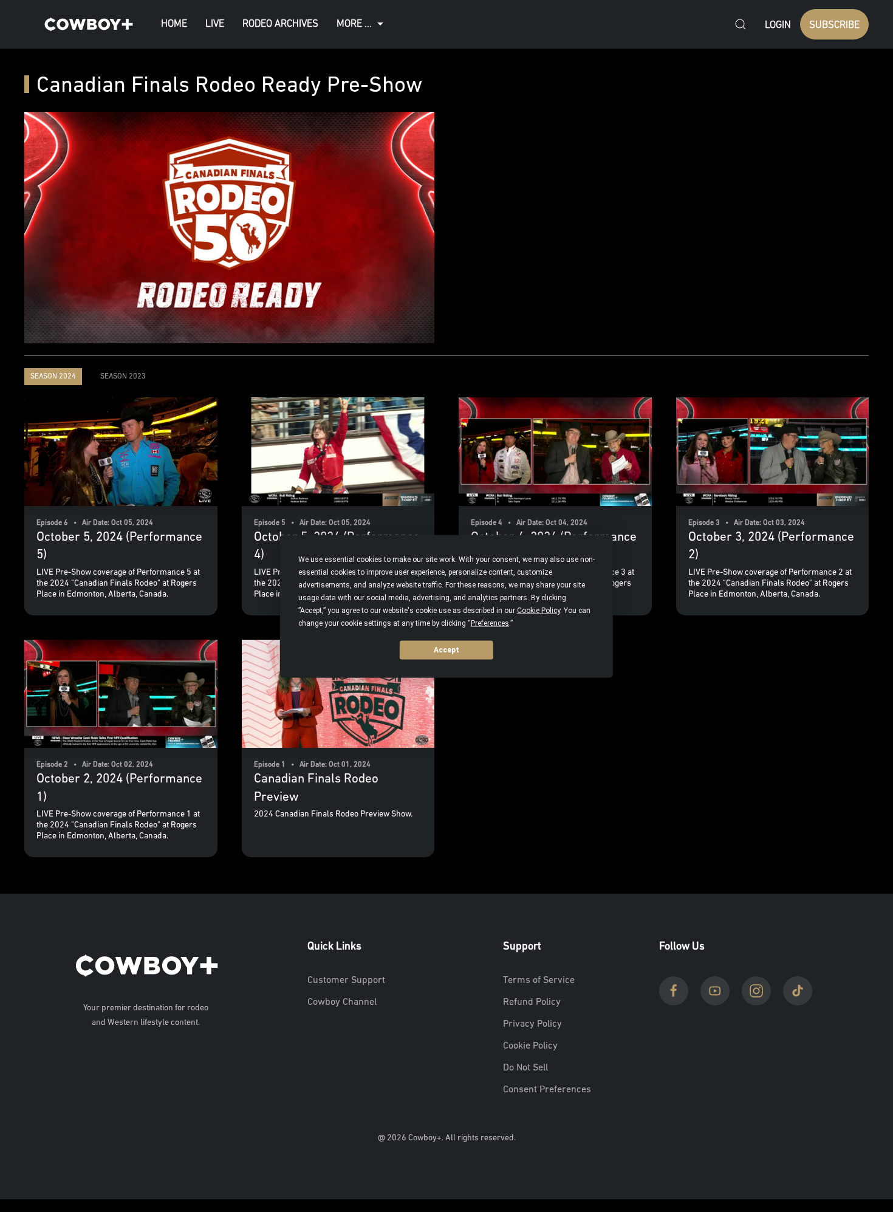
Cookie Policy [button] (538, 610)
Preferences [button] (490, 622)
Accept (446, 650)
